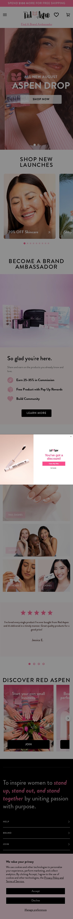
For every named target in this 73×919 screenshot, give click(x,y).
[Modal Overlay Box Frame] (36, 459)
